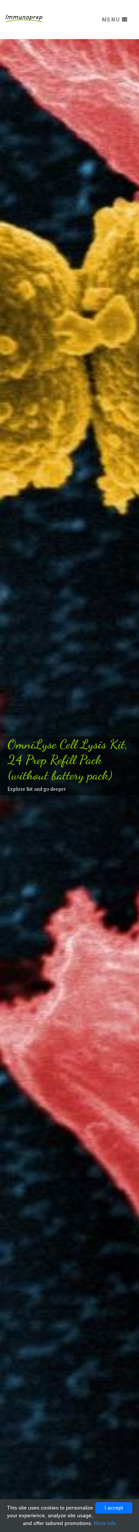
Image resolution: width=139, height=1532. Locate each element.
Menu (111, 19)
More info (105, 1523)
